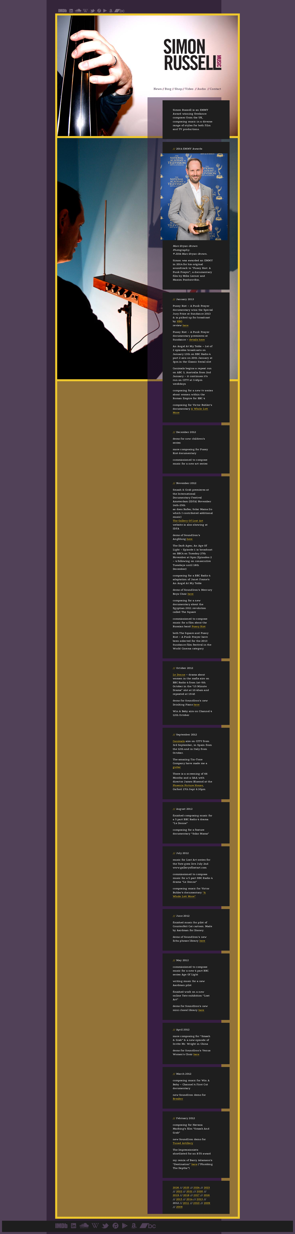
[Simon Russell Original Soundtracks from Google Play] (105, 12)
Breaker (178, 1098)
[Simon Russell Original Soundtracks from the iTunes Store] (99, 12)
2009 (207, 1203)
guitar (177, 767)
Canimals (179, 741)
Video (189, 89)
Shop (178, 89)
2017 (196, 1195)
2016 (207, 1195)
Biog (168, 89)
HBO (179, 321)
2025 (186, 1187)
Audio (201, 89)
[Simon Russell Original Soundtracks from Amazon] (111, 12)
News (158, 89)
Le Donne (179, 674)
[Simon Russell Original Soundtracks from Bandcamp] (119, 12)
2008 (179, 1206)
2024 (196, 1187)
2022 (179, 1191)
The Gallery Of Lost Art (188, 520)
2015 (179, 1199)
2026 (176, 1187)
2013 (200, 1199)
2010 (196, 1203)
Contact (215, 89)
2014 (189, 1199)
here (185, 325)
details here (197, 339)
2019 (176, 1195)
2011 (186, 1203)
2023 (207, 1187)
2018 (186, 1195)
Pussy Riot (199, 626)
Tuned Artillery (183, 1143)
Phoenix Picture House (188, 785)
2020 (200, 1191)
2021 (189, 1191)
